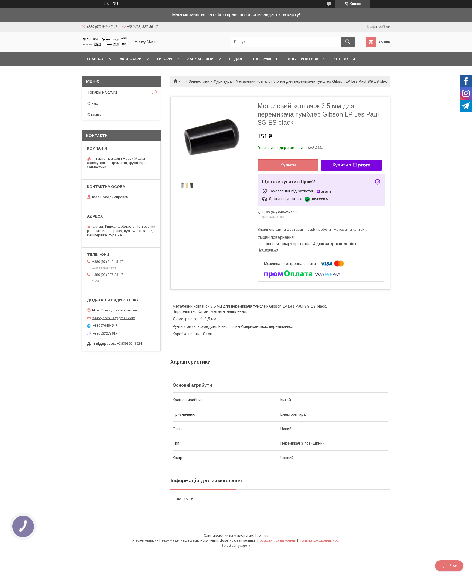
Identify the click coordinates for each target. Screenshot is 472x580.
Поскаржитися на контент (276, 540)
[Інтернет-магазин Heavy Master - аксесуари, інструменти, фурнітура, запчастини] (105, 45)
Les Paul (295, 306)
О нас (92, 103)
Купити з (341, 165)
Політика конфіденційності (319, 540)
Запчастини (200, 59)
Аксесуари (131, 59)
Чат (453, 566)
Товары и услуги (102, 92)
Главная (95, 59)
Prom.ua (261, 535)
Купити (288, 165)
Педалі (236, 59)
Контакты (344, 59)
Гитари (164, 59)
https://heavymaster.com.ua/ (114, 310)
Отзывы (94, 114)
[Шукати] (348, 42)
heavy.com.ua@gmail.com (113, 318)
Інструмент (265, 59)
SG (307, 306)
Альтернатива (303, 59)
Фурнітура (222, 81)
